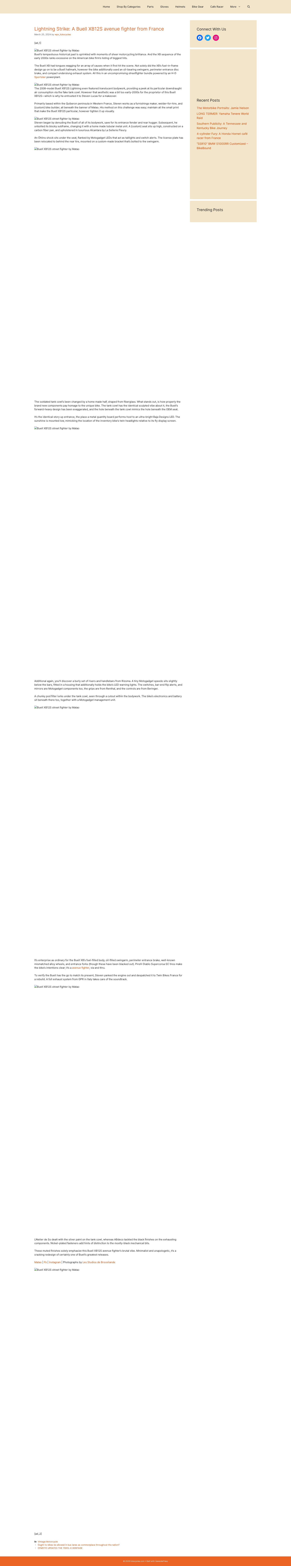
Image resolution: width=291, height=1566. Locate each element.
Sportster (40, 77)
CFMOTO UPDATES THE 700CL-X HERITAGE (60, 1548)
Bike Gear (198, 6)
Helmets (180, 6)
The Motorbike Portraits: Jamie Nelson (223, 108)
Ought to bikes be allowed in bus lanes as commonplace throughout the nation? (78, 1545)
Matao (38, 1262)
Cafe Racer (216, 6)
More (233, 6)
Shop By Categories (128, 6)
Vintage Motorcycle (48, 1541)
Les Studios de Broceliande (99, 1262)
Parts (150, 6)
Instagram (55, 1262)
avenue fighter (80, 967)
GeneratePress (161, 1561)
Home (106, 6)
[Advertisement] (223, 77)
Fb (45, 1262)
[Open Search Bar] (248, 7)
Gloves (164, 6)
